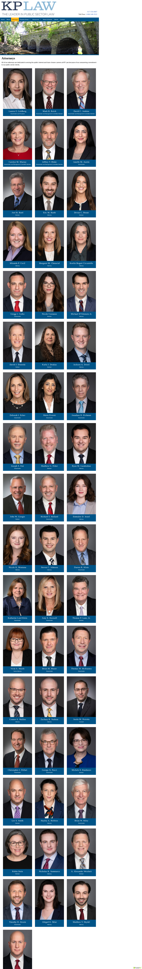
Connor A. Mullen (17, 719)
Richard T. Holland (49, 516)
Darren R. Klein (81, 567)
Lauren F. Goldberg (17, 111)
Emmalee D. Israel (81, 516)
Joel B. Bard (17, 212)
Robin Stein (17, 871)
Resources (35, 19)
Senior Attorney (18, 671)
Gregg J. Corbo (17, 314)
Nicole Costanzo (49, 314)
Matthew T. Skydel (81, 922)
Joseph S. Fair (17, 466)
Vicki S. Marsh (17, 668)
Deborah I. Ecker (17, 415)
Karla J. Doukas (49, 364)
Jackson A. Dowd (81, 364)
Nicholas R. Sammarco (49, 871)
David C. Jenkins (81, 111)
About (8, 19)
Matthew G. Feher (49, 466)
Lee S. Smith (17, 820)
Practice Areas (24, 19)
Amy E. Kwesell (49, 618)
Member (17, 215)
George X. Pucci (49, 770)
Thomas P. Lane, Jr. (81, 618)
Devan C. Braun (81, 212)
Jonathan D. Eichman (81, 415)
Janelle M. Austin (81, 162)
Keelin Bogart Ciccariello (81, 263)
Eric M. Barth (49, 212)
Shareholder (81, 164)
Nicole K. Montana (17, 567)
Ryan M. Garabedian (81, 466)
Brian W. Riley (81, 820)
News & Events (47, 19)
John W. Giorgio (17, 516)
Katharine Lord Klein (17, 618)
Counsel (81, 722)
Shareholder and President (17, 113)
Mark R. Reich (49, 111)
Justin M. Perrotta (81, 719)
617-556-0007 (92, 12)
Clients (56, 19)
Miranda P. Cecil (17, 263)
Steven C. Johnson (49, 567)
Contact (62, 19)
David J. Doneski (17, 364)
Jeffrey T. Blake (49, 162)
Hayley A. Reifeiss (49, 820)
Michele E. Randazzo (81, 770)
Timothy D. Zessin (17, 922)
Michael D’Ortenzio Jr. (81, 314)
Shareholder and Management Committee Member (49, 113)
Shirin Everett (49, 415)
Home (3, 19)
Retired (17, 367)
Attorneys (15, 19)
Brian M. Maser (49, 668)
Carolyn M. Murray (17, 162)
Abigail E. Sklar (49, 922)
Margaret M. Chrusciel (49, 263)
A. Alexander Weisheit (81, 871)
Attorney (49, 215)
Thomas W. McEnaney (81, 668)
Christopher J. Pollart (17, 770)
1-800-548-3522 (91, 14)
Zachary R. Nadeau (49, 719)
